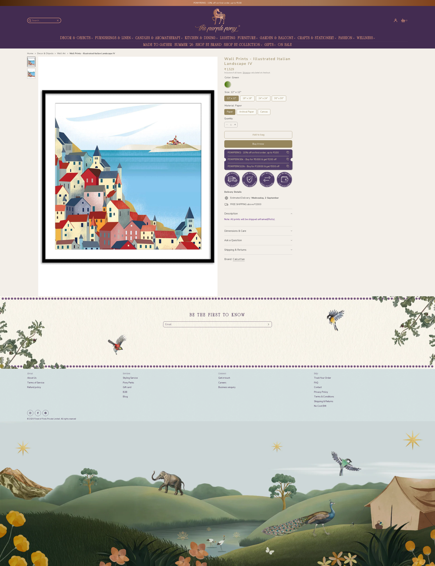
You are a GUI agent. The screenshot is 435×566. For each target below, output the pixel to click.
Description (231, 213)
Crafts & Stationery (316, 38)
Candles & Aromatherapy (157, 38)
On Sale (285, 45)
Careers (222, 382)
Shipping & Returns (235, 250)
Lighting (227, 38)
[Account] (395, 20)
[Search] (31, 20)
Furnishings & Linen (113, 38)
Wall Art (61, 53)
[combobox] (46, 20)
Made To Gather (157, 45)
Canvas (264, 111)
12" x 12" (232, 98)
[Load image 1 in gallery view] (31, 62)
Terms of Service (35, 382)
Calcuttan (239, 259)
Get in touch (224, 377)
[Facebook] (38, 413)
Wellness (365, 38)
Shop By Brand (209, 45)
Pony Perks (128, 382)
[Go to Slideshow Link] (217, 493)
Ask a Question (233, 240)
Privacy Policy (321, 392)
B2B (125, 392)
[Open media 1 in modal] (128, 176)
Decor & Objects (75, 38)
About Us (32, 377)
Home (30, 53)
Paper (230, 111)
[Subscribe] (267, 324)
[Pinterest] (45, 413)
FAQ (316, 382)
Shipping (246, 72)
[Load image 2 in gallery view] (31, 73)
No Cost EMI (320, 406)
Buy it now (258, 143)
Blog (125, 396)
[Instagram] (30, 413)
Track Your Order (322, 377)
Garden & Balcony (276, 38)
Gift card (127, 387)
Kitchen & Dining (200, 38)
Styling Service (130, 377)
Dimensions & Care (235, 231)
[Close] (58, 20)
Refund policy (34, 387)
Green (227, 84)
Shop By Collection (242, 45)
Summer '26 (184, 45)
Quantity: (228, 118)
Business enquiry (227, 387)
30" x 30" (279, 98)
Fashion (345, 38)
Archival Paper (247, 111)
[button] (404, 20)
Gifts (269, 45)
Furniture (247, 38)
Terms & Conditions (324, 396)
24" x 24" (263, 98)
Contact (318, 387)
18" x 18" (247, 98)
